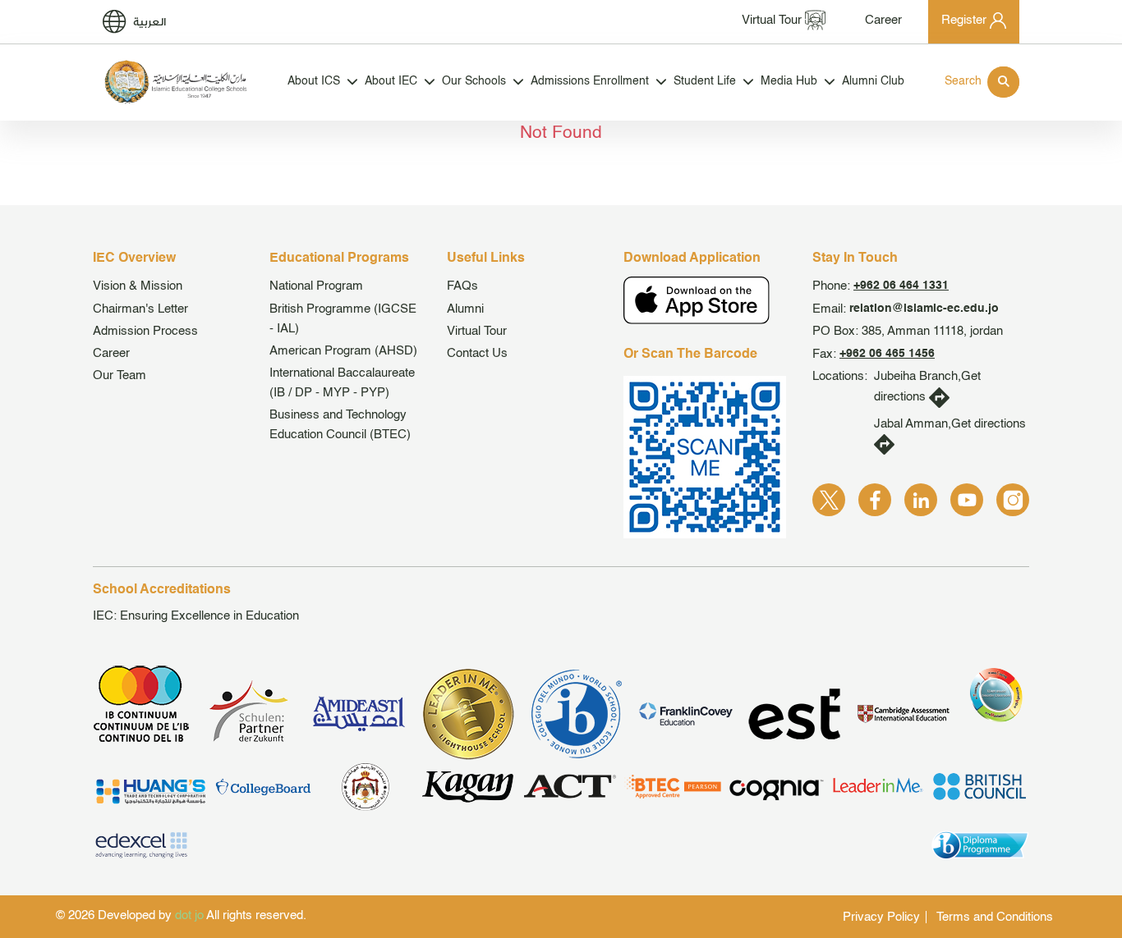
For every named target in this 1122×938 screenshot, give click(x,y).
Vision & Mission (137, 286)
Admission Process (145, 331)
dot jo (189, 915)
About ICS (313, 81)
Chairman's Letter (140, 309)
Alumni (465, 309)
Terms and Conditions (994, 917)
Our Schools (474, 81)
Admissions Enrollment (590, 81)
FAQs (462, 286)
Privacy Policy (881, 917)
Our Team (119, 375)
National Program (316, 286)
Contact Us (477, 353)
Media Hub (789, 81)
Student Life (705, 81)
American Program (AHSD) (343, 351)
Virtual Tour (477, 331)
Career (111, 353)
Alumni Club (873, 81)
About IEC (391, 81)
